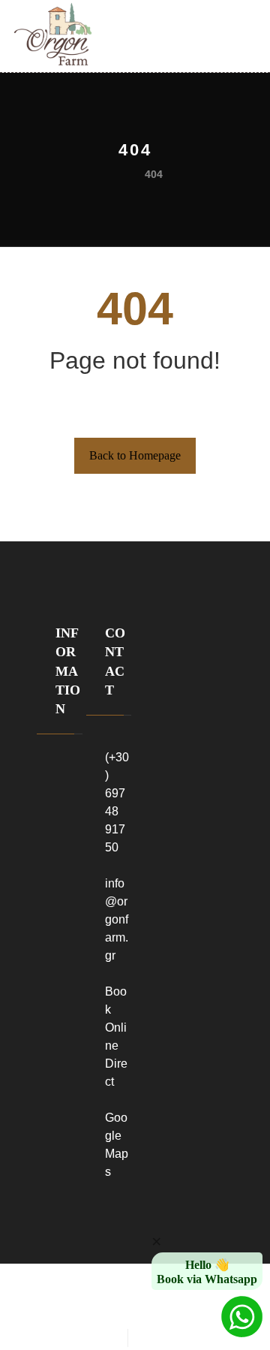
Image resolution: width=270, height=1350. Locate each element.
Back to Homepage (135, 455)
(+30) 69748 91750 (117, 802)
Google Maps (116, 1144)
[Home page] (112, 174)
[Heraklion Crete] (53, 34)
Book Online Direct (116, 1036)
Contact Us (68, 956)
